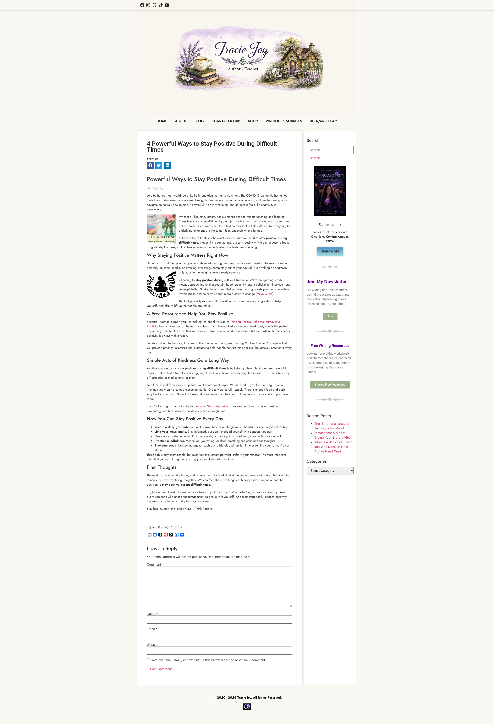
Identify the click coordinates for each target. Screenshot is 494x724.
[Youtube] (167, 5)
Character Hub (225, 121)
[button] (150, 165)
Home (161, 121)
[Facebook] (142, 5)
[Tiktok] (161, 5)
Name (152, 613)
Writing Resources (284, 121)
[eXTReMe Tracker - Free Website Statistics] (247, 709)
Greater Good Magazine (212, 406)
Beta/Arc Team (324, 121)
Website (152, 644)
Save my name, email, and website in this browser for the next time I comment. (208, 660)
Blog (199, 121)
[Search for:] (330, 150)
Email (152, 629)
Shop (253, 121)
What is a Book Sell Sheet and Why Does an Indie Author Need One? (333, 446)
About (181, 121)
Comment (155, 564)
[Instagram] (148, 5)
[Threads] (154, 5)
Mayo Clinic (264, 294)
